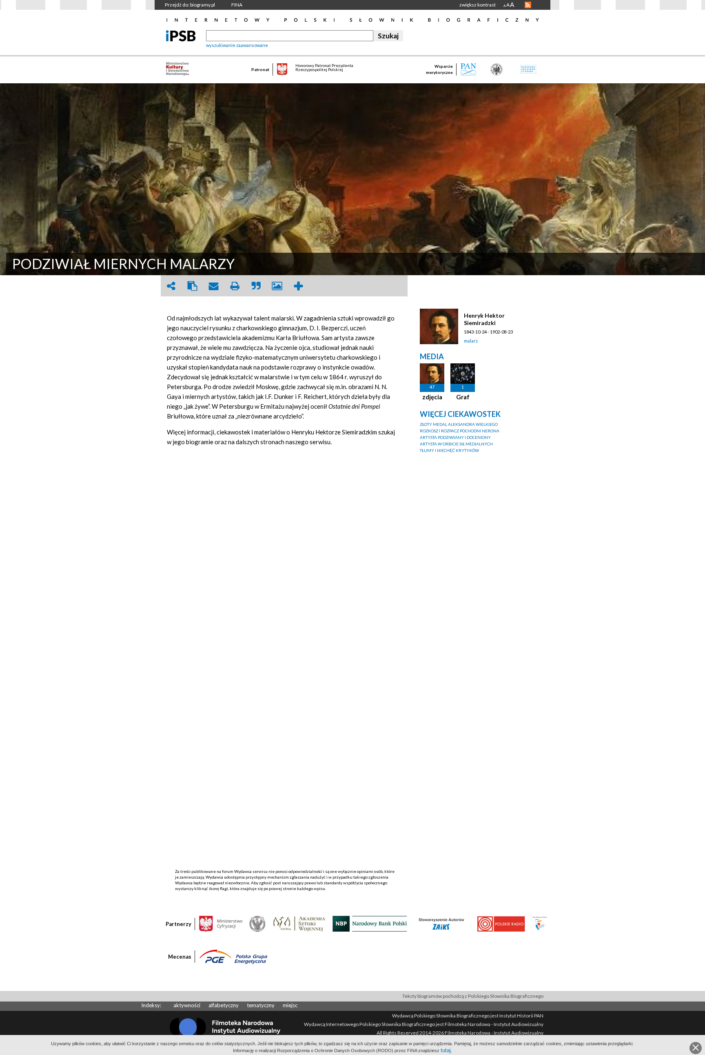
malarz (471, 340)
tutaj (446, 1050)
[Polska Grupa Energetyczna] (233, 956)
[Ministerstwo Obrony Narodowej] (257, 923)
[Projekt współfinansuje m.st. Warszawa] (539, 923)
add (298, 286)
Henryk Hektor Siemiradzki (484, 319)
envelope (213, 286)
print (234, 286)
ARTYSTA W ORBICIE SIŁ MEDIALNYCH (456, 443)
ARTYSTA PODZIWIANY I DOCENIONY (455, 437)
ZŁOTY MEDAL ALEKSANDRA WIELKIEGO (459, 424)
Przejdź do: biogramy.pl (190, 5)
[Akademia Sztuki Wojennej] (299, 923)
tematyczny (261, 1005)
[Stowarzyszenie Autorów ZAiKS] (442, 923)
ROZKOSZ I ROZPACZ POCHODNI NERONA (459, 430)
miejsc (290, 1005)
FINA (236, 5)
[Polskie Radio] (501, 923)
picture (277, 286)
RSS (528, 5)
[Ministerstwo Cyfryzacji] (220, 923)
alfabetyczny (223, 1005)
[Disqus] (285, 555)
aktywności (186, 1005)
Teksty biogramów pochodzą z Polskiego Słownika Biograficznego (472, 996)
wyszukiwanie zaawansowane (237, 45)
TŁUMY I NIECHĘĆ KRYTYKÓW (449, 450)
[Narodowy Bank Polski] (370, 923)
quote (256, 286)
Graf (463, 397)
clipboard (192, 286)
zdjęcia (432, 397)
